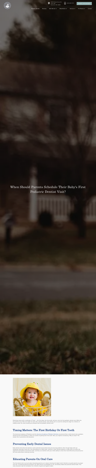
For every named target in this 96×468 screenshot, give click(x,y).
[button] (53, 8)
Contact (90, 8)
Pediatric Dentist (35, 8)
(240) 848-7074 (70, 3)
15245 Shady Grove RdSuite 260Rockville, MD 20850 (56, 3)
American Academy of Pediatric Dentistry (47, 434)
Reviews (44, 8)
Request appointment (84, 3)
